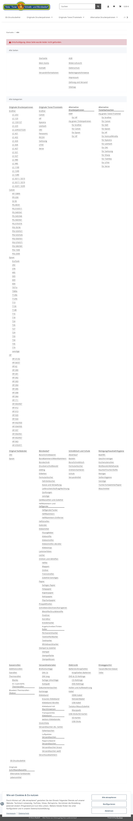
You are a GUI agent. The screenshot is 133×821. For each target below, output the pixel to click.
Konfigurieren (109, 804)
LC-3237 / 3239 (18, 186)
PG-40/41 (16, 205)
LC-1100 (15, 167)
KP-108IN (16, 193)
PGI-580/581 (17, 246)
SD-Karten (76, 717)
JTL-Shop (119, 818)
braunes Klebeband (50, 699)
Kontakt (42, 68)
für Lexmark (107, 143)
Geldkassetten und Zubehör (51, 500)
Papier (42, 581)
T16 (13, 313)
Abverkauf (73, 454)
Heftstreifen (44, 521)
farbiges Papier (48, 585)
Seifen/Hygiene (105, 477)
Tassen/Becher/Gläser (108, 669)
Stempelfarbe (48, 655)
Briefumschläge (46, 669)
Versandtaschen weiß (51, 751)
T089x (14, 291)
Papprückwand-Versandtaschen (49, 742)
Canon (12, 190)
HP (10, 355)
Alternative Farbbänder (20, 773)
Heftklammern (48, 514)
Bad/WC (102, 454)
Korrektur (46, 619)
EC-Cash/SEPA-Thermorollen (18, 685)
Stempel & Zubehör (47, 648)
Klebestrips (47, 547)
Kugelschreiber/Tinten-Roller (52, 627)
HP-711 (15, 400)
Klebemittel (44, 529)
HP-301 (15, 374)
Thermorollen (15, 676)
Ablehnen (109, 811)
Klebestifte (46, 536)
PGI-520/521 (17, 231)
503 (13, 276)
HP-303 (15, 381)
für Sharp (106, 155)
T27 (13, 328)
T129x (14, 298)
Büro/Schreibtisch (76, 462)
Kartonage (43, 691)
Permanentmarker (50, 633)
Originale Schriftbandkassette (17, 768)
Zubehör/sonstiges (50, 577)
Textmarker (47, 640)
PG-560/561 (17, 220)
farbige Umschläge (50, 680)
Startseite (43, 58)
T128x (14, 295)
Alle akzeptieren (109, 797)
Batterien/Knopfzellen (78, 669)
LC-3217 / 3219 (18, 182)
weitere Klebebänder (51, 719)
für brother (77, 125)
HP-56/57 (16, 362)
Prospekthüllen (45, 604)
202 (13, 265)
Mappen (45, 566)
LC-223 (15, 126)
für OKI (105, 147)
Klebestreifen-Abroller (51, 544)
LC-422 (15, 137)
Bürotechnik (44, 462)
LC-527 (15, 156)
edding (42, 470)
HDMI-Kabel (77, 695)
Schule (72, 473)
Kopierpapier (48, 592)
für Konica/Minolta (110, 136)
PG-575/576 (17, 223)
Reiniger (102, 473)
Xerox (41, 148)
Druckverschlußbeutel (48, 466)
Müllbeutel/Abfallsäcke (109, 466)
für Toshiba (107, 158)
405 (13, 272)
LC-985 (15, 163)
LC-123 (15, 118)
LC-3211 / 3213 (18, 178)
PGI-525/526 (17, 235)
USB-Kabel (76, 702)
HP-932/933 (17, 422)
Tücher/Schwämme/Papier (110, 485)
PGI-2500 (16, 253)
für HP (74, 117)
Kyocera (42, 122)
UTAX (41, 144)
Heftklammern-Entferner (53, 517)
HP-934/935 (17, 426)
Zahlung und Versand (78, 82)
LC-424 (15, 141)
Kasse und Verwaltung (52, 485)
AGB (70, 58)
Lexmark (42, 126)
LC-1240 (15, 171)
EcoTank (15, 261)
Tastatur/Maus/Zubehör (79, 706)
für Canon (76, 128)
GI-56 (14, 201)
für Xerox (106, 166)
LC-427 (15, 148)
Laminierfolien (45, 551)
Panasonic (43, 133)
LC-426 (15, 144)
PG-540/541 (17, 212)
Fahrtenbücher (48, 481)
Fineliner (46, 615)
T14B (14, 310)
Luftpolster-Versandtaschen (49, 735)
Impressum (11, 813)
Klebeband (43, 695)
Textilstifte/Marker (50, 636)
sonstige (15, 351)
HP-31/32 (16, 359)
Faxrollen (13, 672)
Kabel (71, 691)
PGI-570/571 (17, 242)
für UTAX (105, 162)
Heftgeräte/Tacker (50, 510)
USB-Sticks (76, 721)
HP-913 (15, 411)
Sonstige (102, 481)
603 (13, 280)
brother (12, 111)
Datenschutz (23, 813)
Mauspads (76, 710)
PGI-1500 (16, 250)
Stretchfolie (44, 723)
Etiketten (43, 473)
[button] (108, 6)
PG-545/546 (17, 216)
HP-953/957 (17, 437)
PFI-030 (15, 197)
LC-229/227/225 (19, 129)
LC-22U (15, 114)
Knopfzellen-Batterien (81, 672)
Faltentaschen (48, 730)
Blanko (15, 680)
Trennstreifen (48, 574)
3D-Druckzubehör (17, 760)
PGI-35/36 (16, 227)
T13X (14, 306)
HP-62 (14, 366)
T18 (13, 317)
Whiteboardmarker (50, 644)
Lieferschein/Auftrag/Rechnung (55, 488)
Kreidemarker (48, 622)
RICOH (42, 137)
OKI (40, 129)
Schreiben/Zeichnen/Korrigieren (53, 607)
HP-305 (15, 389)
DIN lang (46, 676)
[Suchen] (98, 6)
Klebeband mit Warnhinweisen (49, 707)
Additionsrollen (15, 669)
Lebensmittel (15, 777)
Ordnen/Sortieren (76, 470)
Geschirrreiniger (106, 458)
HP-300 (15, 370)
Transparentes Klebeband (48, 714)
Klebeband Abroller (50, 702)
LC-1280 (15, 175)
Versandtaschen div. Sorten (51, 727)
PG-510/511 (17, 208)
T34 (13, 340)
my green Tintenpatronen (80, 121)
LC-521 (15, 152)
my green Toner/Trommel (110, 113)
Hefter (45, 562)
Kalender (43, 525)
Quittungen (47, 492)
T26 (13, 325)
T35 (13, 344)
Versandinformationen (49, 72)
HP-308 (15, 392)
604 (13, 283)
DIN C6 (45, 672)
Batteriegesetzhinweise (79, 72)
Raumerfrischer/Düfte (108, 470)
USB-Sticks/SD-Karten (78, 714)
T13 (13, 302)
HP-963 (15, 441)
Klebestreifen (48, 540)
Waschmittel (104, 488)
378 (13, 268)
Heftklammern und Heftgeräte (47, 504)
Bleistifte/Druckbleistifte (52, 611)
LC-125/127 (17, 122)
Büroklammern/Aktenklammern (52, 458)
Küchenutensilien (106, 462)
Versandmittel (75, 477)
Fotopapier (46, 589)
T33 (13, 336)
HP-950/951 (17, 434)
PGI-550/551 (17, 238)
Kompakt (46, 684)
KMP (71, 113)
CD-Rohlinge (77, 680)
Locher (42, 555)
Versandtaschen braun (52, 747)
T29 (13, 332)
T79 (13, 347)
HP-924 (15, 419)
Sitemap (72, 87)
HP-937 (15, 430)
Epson (11, 257)
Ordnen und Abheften (48, 559)
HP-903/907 (17, 404)
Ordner (45, 570)
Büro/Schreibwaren (47, 454)
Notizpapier (47, 596)
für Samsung (107, 151)
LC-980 (15, 160)
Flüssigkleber (48, 532)
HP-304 (15, 385)
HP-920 (15, 415)
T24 (13, 321)
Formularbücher (46, 477)
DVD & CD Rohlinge (77, 676)
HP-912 (15, 407)
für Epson (76, 132)
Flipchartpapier (48, 600)
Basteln (72, 458)
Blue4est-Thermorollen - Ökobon (19, 691)
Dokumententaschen (48, 687)
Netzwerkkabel (78, 699)
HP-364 (15, 396)
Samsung (43, 141)
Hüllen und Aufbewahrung (80, 687)
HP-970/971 (17, 445)
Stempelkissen (48, 659)
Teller (101, 672)
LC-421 (15, 133)
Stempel (45, 651)
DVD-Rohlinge (78, 684)
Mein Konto (44, 63)
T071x (14, 287)
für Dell (105, 125)
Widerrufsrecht (75, 63)
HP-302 (15, 377)
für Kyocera (107, 140)
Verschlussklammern (48, 755)
